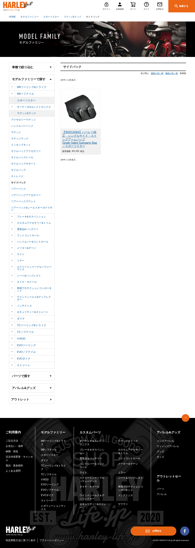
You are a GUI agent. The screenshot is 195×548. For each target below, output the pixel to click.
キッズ (160, 456)
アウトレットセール (169, 478)
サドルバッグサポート (23, 163)
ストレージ (17, 176)
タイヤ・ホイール (27, 281)
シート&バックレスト (29, 275)
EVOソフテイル (26, 351)
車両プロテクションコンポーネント (34, 289)
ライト (20, 254)
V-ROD (21, 338)
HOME (12, 16)
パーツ (160, 488)
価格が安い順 (157, 73)
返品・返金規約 (14, 465)
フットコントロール (28, 235)
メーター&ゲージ (26, 248)
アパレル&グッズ (168, 432)
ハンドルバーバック (22, 126)
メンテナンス (24, 305)
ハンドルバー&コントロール (32, 241)
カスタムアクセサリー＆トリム (130, 451)
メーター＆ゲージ (128, 463)
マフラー (123, 504)
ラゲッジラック (19, 138)
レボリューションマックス (53, 507)
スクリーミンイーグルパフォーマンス (34, 268)
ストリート (23, 365)
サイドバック (18, 182)
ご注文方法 (12, 440)
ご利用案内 (13, 432)
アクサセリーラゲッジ (23, 119)
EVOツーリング (26, 345)
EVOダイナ (23, 358)
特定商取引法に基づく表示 (20, 540)
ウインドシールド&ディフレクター (34, 298)
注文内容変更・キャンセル (19, 458)
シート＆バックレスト (130, 477)
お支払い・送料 (14, 446)
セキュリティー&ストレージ (32, 312)
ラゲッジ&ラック (72, 16)
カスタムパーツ (90, 432)
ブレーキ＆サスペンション (92, 451)
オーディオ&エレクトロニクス (34, 106)
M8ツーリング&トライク (31, 87)
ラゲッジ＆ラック (128, 440)
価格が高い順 (171, 73)
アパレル (162, 494)
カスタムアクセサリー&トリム (34, 222)
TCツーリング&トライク (31, 325)
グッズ (160, 451)
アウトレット (20, 399)
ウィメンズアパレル (168, 446)
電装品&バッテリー (27, 229)
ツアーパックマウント (23, 201)
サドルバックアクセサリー (26, 151)
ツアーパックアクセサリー (26, 195)
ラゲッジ (16, 132)
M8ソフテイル (25, 93)
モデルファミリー (29, 16)
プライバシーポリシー (51, 540)
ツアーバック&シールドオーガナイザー (31, 209)
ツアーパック (18, 188)
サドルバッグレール (22, 157)
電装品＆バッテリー (91, 458)
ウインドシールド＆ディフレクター (92, 497)
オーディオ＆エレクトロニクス (92, 442)
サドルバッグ (18, 170)
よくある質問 (13, 470)
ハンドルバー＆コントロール (92, 465)
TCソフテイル (25, 331)
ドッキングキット (21, 144)
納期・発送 (12, 451)
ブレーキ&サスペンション (31, 216)
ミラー (20, 260)
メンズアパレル (165, 440)
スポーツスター (51, 16)
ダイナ (21, 318)
